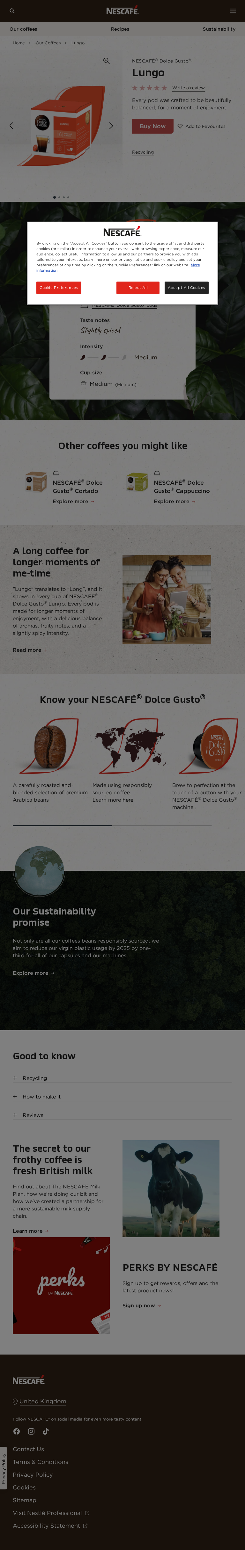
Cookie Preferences (59, 287)
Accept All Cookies (186, 287)
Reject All (138, 287)
